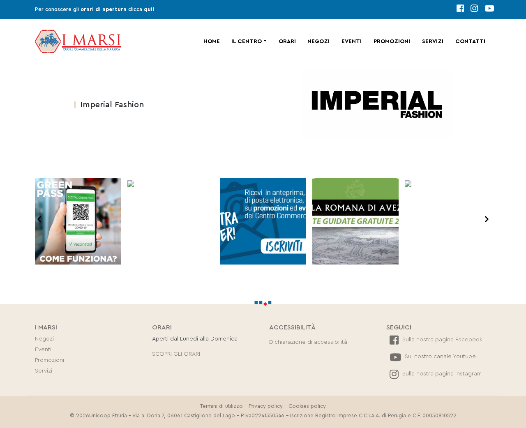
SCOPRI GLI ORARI (176, 354)
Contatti (470, 41)
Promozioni (392, 41)
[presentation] (39, 220)
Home (211, 41)
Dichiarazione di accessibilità (308, 342)
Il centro (246, 41)
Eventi (351, 41)
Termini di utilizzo (221, 406)
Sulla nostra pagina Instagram (441, 374)
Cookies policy (307, 406)
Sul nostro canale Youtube (439, 356)
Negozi (318, 41)
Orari (287, 41)
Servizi (432, 41)
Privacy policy (266, 406)
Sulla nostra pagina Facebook (441, 340)
